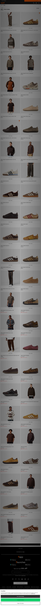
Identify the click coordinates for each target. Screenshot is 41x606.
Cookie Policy (33, 593)
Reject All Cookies (20, 603)
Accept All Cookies (20, 599)
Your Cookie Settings (20, 596)
